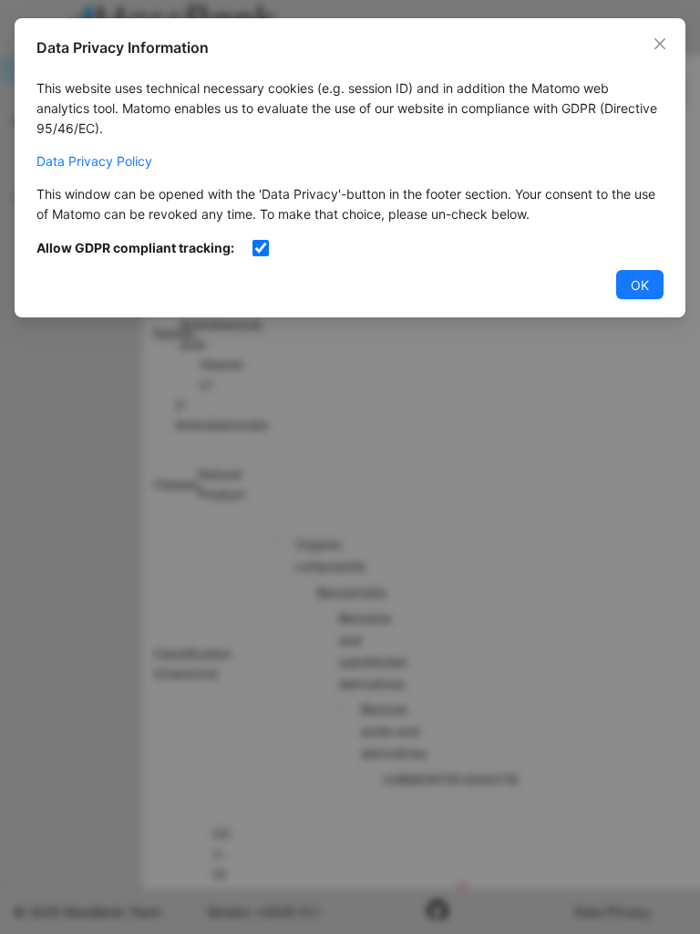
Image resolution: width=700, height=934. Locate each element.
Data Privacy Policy (94, 161)
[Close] (659, 43)
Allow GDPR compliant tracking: (135, 247)
